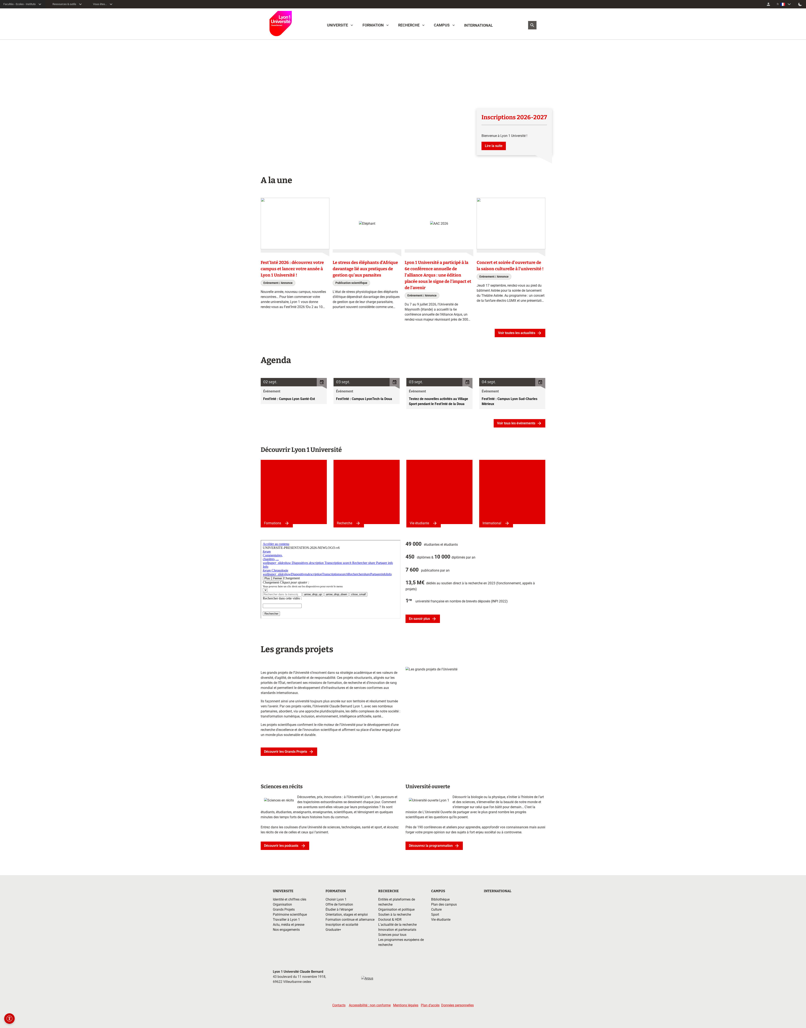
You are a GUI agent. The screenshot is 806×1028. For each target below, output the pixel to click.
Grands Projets (284, 909)
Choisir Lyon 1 (336, 899)
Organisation (282, 904)
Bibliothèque (440, 899)
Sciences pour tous (392, 935)
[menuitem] (768, 4)
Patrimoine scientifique (290, 915)
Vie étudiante (419, 523)
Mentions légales (405, 1005)
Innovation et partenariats (397, 930)
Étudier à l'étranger (339, 909)
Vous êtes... (100, 4)
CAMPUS (442, 25)
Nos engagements (286, 930)
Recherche (344, 523)
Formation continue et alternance (350, 920)
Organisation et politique (396, 909)
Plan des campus (444, 904)
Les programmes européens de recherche (401, 942)
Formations (272, 523)
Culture (436, 909)
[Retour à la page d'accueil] (281, 23)
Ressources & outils (64, 4)
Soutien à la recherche (394, 915)
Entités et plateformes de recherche (396, 901)
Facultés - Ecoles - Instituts (19, 4)
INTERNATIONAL (478, 25)
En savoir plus (419, 619)
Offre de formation (339, 904)
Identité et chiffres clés (289, 899)
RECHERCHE (409, 25)
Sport (435, 915)
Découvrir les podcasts (281, 846)
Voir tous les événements (516, 423)
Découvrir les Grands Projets (285, 752)
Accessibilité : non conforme (370, 1005)
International (492, 523)
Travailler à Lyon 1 (286, 920)
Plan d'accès (430, 1005)
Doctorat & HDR (390, 920)
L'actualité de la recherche (397, 925)
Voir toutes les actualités (516, 333)
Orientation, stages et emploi (347, 915)
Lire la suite (493, 146)
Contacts (338, 1005)
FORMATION (373, 25)
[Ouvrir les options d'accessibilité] (9, 1018)
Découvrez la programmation (431, 846)
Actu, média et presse (288, 925)
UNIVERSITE (337, 25)
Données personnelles (457, 1005)
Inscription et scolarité (342, 925)
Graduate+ (333, 930)
